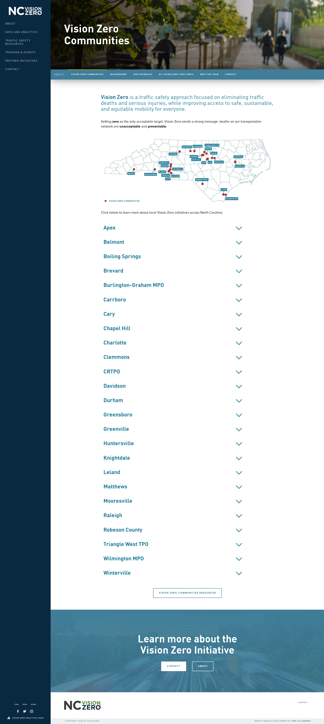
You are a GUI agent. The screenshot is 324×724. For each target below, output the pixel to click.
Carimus (306, 721)
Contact (12, 69)
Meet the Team (209, 74)
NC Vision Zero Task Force (176, 74)
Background (118, 74)
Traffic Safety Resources (18, 42)
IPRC (25, 704)
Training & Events (20, 52)
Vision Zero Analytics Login (28, 718)
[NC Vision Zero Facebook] (17, 711)
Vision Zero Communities (87, 74)
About (10, 23)
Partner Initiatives (21, 60)
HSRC (33, 704)
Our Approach (142, 74)
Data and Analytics (21, 32)
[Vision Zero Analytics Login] (8, 718)
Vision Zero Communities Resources (187, 592)
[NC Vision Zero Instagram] (31, 711)
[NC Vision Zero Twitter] (24, 711)
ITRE (17, 704)
